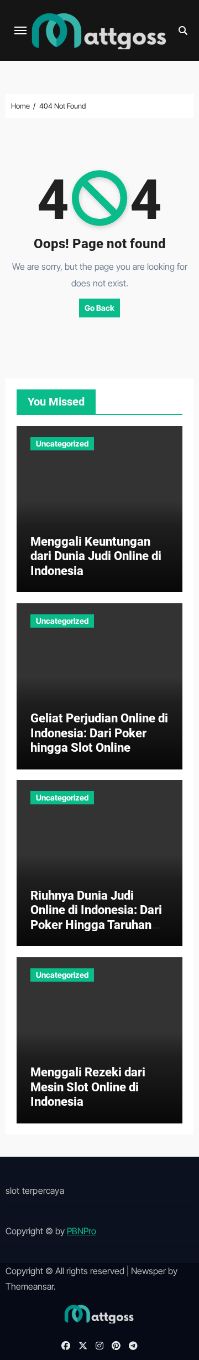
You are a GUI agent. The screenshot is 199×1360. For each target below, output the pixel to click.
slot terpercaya (35, 1190)
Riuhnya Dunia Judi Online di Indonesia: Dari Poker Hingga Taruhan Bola (96, 917)
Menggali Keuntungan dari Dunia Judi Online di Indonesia (95, 556)
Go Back (99, 307)
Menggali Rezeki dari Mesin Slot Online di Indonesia (87, 1086)
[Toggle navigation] (20, 30)
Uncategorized (62, 443)
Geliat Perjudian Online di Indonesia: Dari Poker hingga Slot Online (99, 733)
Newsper (148, 1270)
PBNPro (81, 1230)
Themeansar (30, 1286)
